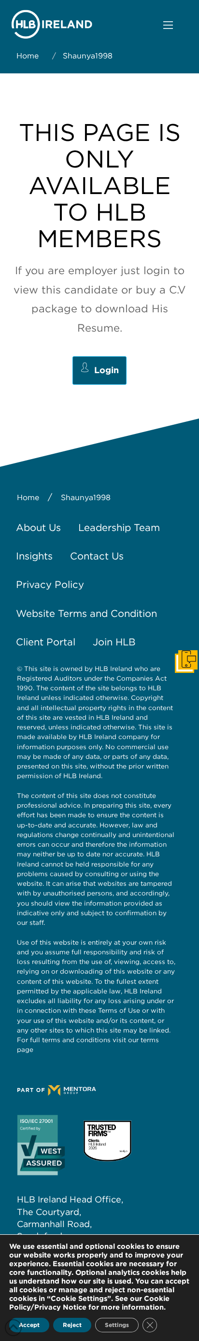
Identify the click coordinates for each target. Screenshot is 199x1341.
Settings (117, 1324)
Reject (72, 1324)
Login (106, 370)
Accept (29, 1324)
